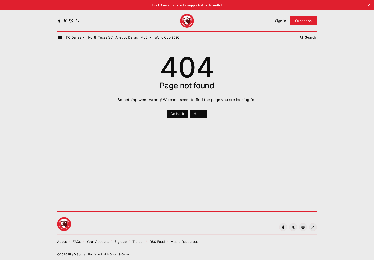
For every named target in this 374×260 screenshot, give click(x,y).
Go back (177, 113)
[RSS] (77, 21)
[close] (368, 5)
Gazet (125, 254)
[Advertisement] (187, 167)
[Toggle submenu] (83, 37)
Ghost (114, 254)
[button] (73, 37)
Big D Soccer (77, 254)
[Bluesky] (71, 21)
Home (198, 113)
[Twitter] (65, 21)
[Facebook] (59, 21)
